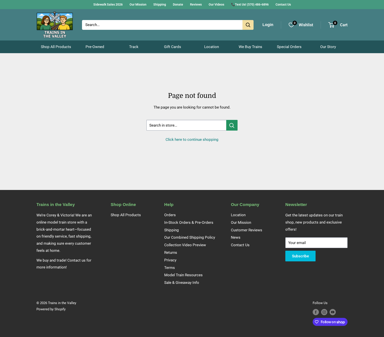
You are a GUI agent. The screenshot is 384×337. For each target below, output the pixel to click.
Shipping (159, 4)
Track (133, 46)
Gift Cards (172, 46)
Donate (178, 4)
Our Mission (138, 4)
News (235, 237)
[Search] (248, 25)
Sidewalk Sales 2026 (108, 4)
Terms (169, 267)
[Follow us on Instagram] (324, 312)
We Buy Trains (250, 46)
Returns (170, 252)
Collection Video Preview (185, 245)
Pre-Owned (95, 46)
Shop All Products (56, 46)
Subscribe (300, 256)
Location (211, 46)
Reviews (196, 4)
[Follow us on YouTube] (333, 312)
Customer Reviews (246, 230)
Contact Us (283, 4)
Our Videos (216, 4)
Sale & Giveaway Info (181, 282)
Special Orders (289, 46)
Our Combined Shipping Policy (189, 237)
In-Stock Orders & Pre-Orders (188, 222)
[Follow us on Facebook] (316, 312)
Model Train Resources (183, 275)
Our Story (328, 46)
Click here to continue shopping (192, 139)
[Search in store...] (232, 125)
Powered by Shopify (51, 309)
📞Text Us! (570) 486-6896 (250, 4)
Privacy (170, 260)
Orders (170, 215)
